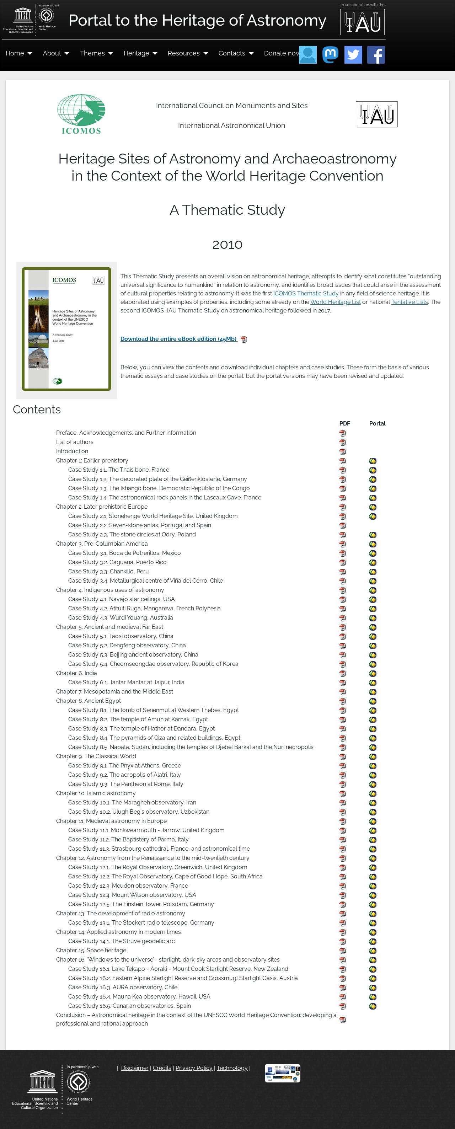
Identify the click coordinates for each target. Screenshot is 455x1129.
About (52, 53)
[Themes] (109, 53)
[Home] (28, 53)
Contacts (232, 53)
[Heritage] (153, 53)
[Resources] (204, 53)
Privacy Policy (194, 1068)
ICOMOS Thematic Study (306, 293)
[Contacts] (249, 53)
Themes (92, 53)
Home (15, 53)
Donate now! (283, 53)
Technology (232, 1068)
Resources (184, 53)
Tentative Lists (409, 302)
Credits (162, 1068)
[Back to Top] (442, 1115)
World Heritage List (335, 302)
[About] (65, 53)
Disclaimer (135, 1068)
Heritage (136, 53)
